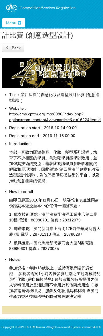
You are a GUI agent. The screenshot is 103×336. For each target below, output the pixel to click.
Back (16, 48)
